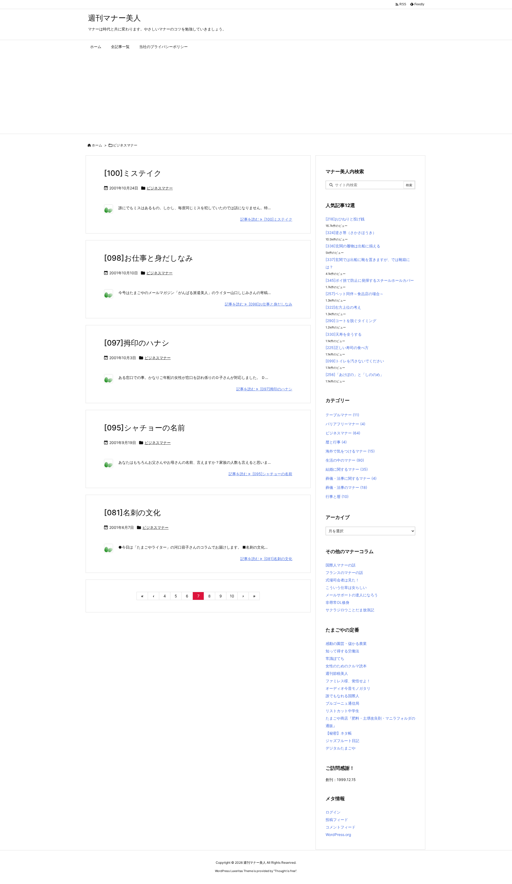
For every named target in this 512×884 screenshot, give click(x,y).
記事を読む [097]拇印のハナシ (264, 389)
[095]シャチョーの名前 (144, 427)
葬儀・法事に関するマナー (351, 478)
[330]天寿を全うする (344, 334)
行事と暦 (337, 496)
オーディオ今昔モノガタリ (348, 688)
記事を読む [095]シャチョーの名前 (260, 473)
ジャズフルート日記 (342, 740)
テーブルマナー (342, 415)
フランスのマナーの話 (344, 572)
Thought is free (285, 871)
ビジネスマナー (160, 188)
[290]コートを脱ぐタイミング (351, 320)
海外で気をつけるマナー (350, 451)
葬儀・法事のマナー (346, 487)
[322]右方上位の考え (343, 307)
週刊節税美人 (337, 673)
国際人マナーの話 (340, 565)
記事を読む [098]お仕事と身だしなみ (258, 304)
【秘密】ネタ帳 (339, 733)
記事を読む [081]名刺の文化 (266, 558)
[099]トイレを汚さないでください (355, 361)
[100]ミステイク (133, 173)
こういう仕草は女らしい (346, 587)
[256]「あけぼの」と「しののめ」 (355, 374)
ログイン (333, 812)
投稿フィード (337, 819)
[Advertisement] (256, 93)
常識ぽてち (335, 658)
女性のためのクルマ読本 (346, 666)
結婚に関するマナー (347, 469)
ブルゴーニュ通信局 (342, 703)
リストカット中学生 (342, 710)
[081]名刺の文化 (132, 512)
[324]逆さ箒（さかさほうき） (351, 232)
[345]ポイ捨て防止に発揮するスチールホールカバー (370, 280)
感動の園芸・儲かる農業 (346, 643)
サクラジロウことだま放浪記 (350, 610)
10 (232, 596)
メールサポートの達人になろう (352, 595)
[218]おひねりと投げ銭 (345, 219)
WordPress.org (338, 834)
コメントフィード (340, 827)
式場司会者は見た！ (342, 580)
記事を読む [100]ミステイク (266, 219)
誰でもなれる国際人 (342, 695)
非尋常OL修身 (337, 602)
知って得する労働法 (342, 651)
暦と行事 (336, 442)
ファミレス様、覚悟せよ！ (348, 681)
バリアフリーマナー (345, 424)
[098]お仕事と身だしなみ (148, 258)
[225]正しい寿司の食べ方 (347, 347)
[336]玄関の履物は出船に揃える (353, 246)
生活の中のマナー (345, 460)
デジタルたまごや (340, 748)
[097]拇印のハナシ (136, 342)
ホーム (97, 145)
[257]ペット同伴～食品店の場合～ (354, 293)
